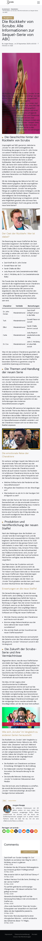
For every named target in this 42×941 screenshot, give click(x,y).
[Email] (4, 831)
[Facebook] (20, 831)
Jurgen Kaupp (18, 805)
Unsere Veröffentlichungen (22, 937)
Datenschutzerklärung (22, 934)
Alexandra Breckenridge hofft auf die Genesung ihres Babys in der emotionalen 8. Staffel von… (21, 898)
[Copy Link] (12, 831)
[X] (16, 831)
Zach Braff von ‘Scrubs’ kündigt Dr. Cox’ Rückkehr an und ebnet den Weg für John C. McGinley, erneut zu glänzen (21, 860)
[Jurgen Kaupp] (7, 809)
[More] (36, 831)
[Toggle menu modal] (38, 2)
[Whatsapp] (8, 831)
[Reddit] (24, 831)
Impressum (8, 934)
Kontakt (34, 934)
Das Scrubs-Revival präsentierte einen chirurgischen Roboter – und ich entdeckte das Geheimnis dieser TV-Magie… (20, 918)
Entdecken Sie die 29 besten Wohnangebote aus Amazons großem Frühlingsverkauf (21, 868)
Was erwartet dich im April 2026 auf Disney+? (21, 874)
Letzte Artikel (12, 800)
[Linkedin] (28, 831)
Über (4, 800)
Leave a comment (29, 852)
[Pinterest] (32, 831)
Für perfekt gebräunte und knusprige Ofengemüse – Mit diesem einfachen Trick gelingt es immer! (20, 889)
